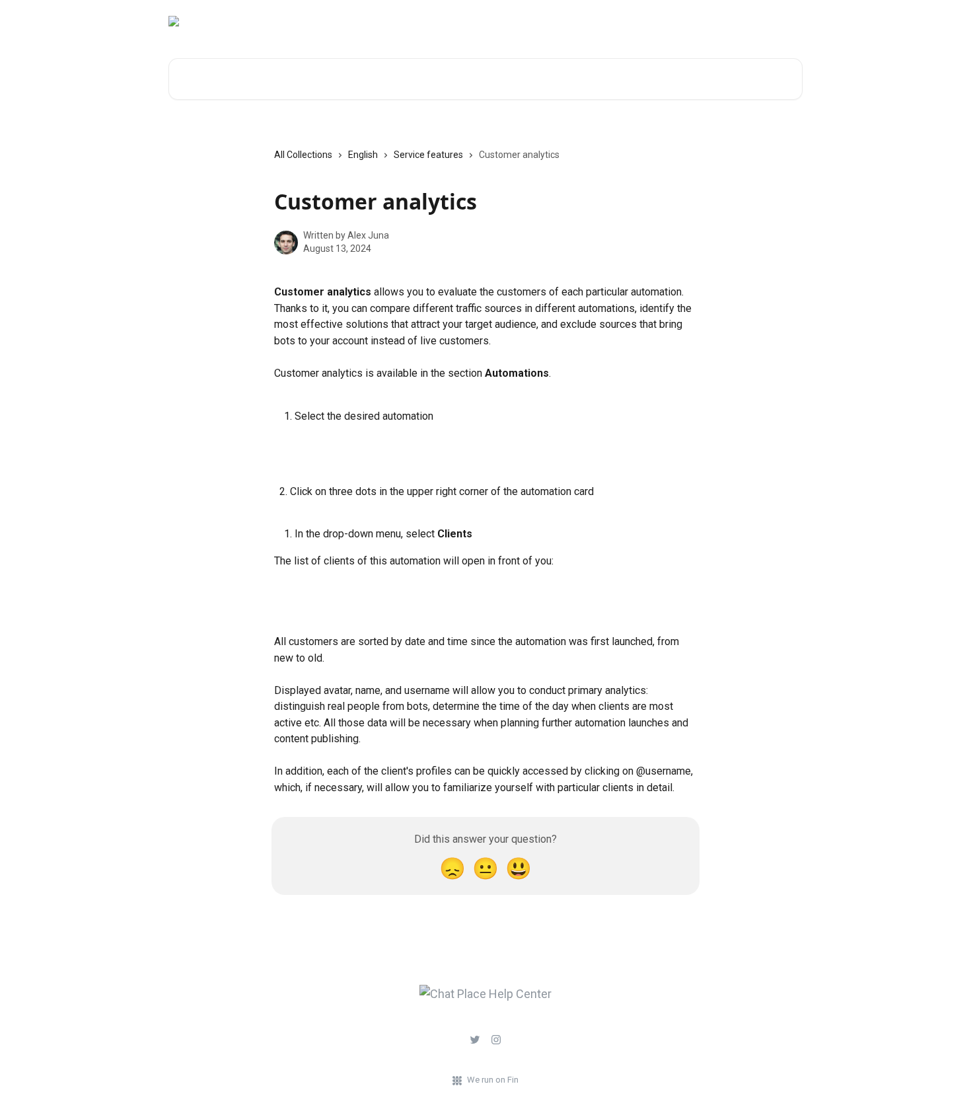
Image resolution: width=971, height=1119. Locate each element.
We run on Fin (493, 1080)
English (363, 154)
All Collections (303, 154)
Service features (428, 154)
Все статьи (773, 21)
